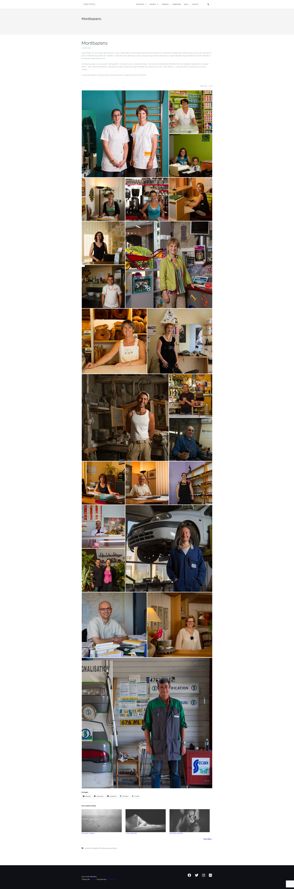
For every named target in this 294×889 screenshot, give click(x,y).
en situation (94, 848)
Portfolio (140, 4)
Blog (186, 4)
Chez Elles (207, 839)
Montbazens (95, 43)
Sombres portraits (176, 833)
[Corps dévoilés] (146, 820)
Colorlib (93, 879)
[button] (125, 133)
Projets (153, 4)
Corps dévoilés (131, 833)
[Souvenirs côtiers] (102, 820)
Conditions (176, 4)
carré (87, 848)
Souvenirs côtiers (88, 833)
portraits (113, 848)
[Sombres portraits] (190, 820)
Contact (195, 4)
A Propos (165, 4)
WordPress (111, 879)
